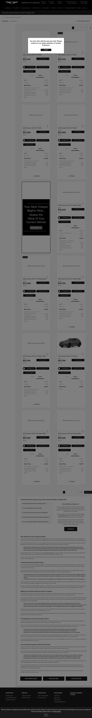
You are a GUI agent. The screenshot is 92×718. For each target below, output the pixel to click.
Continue (46, 49)
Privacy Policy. (57, 711)
